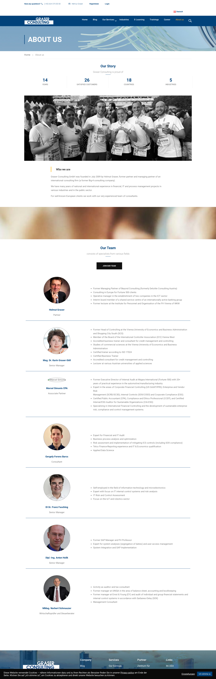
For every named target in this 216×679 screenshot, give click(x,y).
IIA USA (170, 665)
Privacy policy (127, 672)
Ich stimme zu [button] (205, 674)
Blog (95, 19)
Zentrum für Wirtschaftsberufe (146, 668)
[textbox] (141, 296)
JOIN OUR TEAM (109, 266)
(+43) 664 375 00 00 (52, 4)
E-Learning (139, 19)
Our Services (108, 19)
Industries (124, 19)
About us (180, 19)
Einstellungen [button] (188, 674)
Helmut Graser (77, 4)
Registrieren (94, 4)
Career (167, 19)
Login (107, 4)
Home (85, 19)
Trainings (154, 19)
